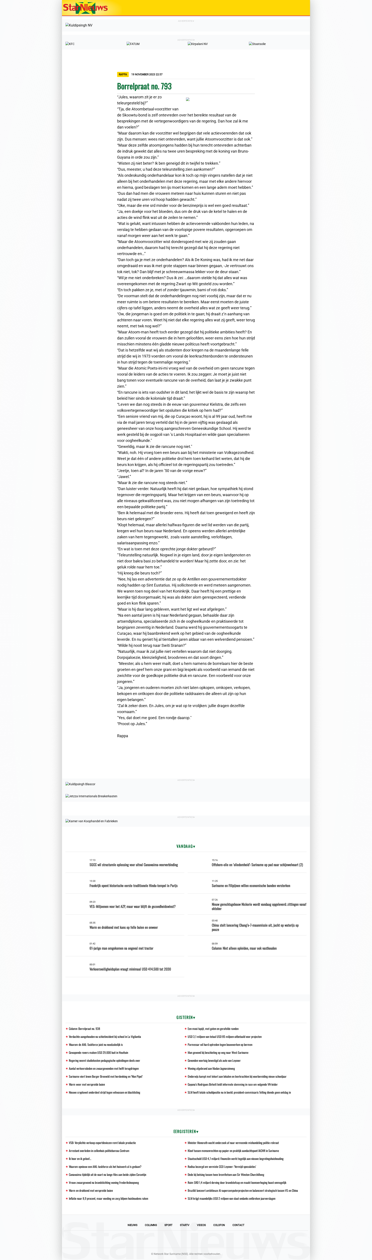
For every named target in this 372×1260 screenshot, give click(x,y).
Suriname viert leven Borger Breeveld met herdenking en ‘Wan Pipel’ (106, 1076)
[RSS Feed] (215, 1239)
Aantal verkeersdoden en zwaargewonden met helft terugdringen (104, 1068)
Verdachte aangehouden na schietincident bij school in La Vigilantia (105, 1036)
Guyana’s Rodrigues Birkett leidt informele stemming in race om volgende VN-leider (233, 1084)
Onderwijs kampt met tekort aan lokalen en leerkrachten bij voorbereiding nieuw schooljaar (237, 1076)
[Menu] (302, 7)
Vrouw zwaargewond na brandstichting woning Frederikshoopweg (104, 1182)
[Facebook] (156, 1239)
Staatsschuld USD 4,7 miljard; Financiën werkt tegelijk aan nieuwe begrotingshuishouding (236, 1158)
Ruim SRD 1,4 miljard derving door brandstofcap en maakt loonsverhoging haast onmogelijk (237, 1182)
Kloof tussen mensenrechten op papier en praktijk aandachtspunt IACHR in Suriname (233, 1150)
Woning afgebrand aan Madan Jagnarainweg (211, 1068)
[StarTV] (296, 8)
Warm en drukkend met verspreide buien (91, 1190)
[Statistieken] (307, 1256)
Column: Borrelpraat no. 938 (84, 1028)
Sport (168, 1225)
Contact (238, 1225)
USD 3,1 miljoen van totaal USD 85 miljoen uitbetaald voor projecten (225, 1036)
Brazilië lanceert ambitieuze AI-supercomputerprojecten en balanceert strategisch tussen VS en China (243, 1190)
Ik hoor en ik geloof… (80, 1158)
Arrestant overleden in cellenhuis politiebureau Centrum (99, 1150)
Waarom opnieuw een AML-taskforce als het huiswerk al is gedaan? (105, 1166)
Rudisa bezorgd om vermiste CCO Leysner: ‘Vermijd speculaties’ (222, 1166)
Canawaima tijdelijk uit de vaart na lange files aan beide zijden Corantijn (107, 1174)
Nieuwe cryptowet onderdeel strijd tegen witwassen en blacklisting (104, 1092)
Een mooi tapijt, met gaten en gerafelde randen (213, 1028)
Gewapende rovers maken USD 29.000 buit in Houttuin (98, 1052)
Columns (151, 1225)
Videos (201, 1225)
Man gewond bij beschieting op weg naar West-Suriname (218, 1052)
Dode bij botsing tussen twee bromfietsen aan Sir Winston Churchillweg (226, 1174)
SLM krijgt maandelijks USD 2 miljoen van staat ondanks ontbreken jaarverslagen (231, 1198)
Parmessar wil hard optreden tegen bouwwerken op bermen (220, 1044)
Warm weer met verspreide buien (87, 1084)
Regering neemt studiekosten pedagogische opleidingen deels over (104, 1060)
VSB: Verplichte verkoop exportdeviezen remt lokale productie (102, 1142)
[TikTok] (200, 1239)
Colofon (219, 1225)
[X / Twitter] (186, 1239)
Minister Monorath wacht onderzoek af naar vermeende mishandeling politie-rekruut (233, 1142)
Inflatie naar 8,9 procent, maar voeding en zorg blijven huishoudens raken (108, 1198)
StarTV (184, 1225)
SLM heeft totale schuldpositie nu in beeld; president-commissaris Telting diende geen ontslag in (239, 1092)
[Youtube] (171, 1239)
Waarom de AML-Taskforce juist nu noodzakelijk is (96, 1044)
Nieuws (132, 1225)
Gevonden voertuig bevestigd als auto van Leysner (214, 1060)
